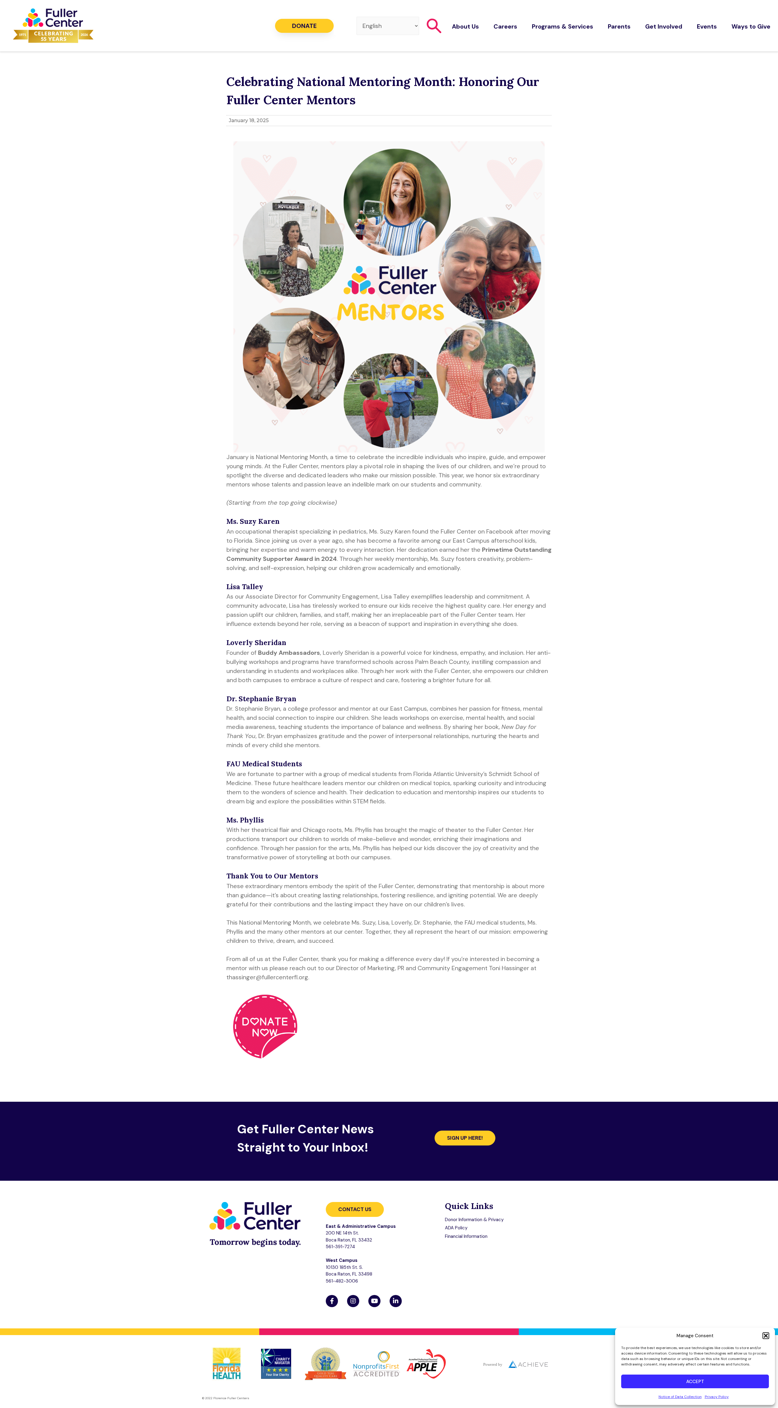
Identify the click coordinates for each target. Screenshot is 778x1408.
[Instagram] (353, 1301)
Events (707, 26)
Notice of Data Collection (680, 1396)
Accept (695, 1382)
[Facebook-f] (332, 1301)
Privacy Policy (717, 1396)
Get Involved (663, 26)
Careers (505, 26)
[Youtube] (374, 1301)
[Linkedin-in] (396, 1301)
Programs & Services (562, 26)
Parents (619, 26)
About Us (465, 26)
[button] (766, 1336)
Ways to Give (751, 26)
